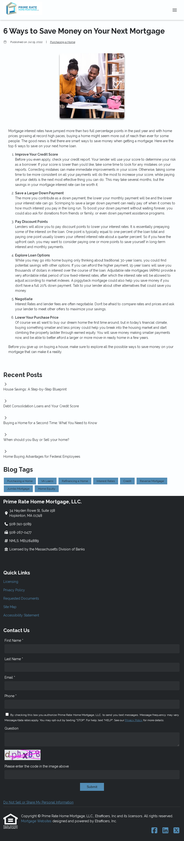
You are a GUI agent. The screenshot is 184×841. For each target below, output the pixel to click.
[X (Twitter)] (176, 830)
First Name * (14, 640)
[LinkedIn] (165, 830)
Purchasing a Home (62, 42)
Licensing (10, 582)
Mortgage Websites (36, 821)
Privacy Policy (14, 590)
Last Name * (14, 659)
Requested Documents (21, 598)
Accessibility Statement (21, 615)
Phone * (11, 696)
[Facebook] (154, 830)
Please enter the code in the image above (37, 766)
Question (11, 728)
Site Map (10, 607)
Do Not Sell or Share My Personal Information (38, 802)
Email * (10, 677)
